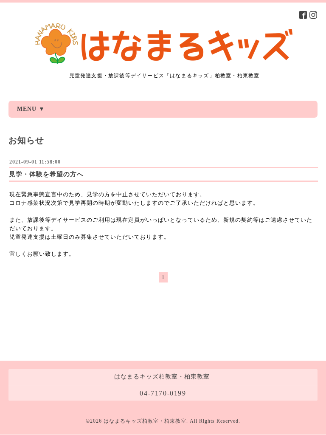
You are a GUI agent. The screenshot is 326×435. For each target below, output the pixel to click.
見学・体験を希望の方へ (46, 174)
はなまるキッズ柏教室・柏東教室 (145, 421)
